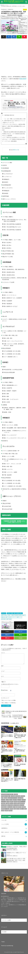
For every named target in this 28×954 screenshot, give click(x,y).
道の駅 (2, 810)
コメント (3, 652)
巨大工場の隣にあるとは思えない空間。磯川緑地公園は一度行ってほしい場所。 (16, 859)
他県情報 (4, 828)
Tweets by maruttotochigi (7, 945)
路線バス (22, 808)
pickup (4, 617)
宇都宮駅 (9, 619)
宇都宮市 (4, 619)
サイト (2, 676)
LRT (24, 615)
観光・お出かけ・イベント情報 (10, 832)
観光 (14, 808)
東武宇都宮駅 (16, 805)
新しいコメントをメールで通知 (9, 700)
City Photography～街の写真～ (7, 794)
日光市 (15, 803)
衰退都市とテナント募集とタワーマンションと (16, 853)
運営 (25, 808)
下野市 (8, 801)
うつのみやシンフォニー (11, 617)
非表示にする (16, 149)
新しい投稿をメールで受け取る (9, 702)
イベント (3, 799)
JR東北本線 (18, 796)
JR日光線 (13, 796)
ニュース (4, 613)
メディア (23, 799)
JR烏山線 (23, 796)
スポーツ (14, 799)
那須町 (6, 810)
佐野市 (11, 801)
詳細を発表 (22, 78)
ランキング (3, 801)
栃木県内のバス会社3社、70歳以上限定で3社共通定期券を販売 (17, 847)
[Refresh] (11, 690)
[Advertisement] (14, 58)
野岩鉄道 (10, 810)
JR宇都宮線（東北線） (7, 615)
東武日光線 (22, 805)
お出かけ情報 (20, 797)
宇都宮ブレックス (21, 801)
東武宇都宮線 (10, 805)
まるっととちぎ (13, 952)
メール (3, 671)
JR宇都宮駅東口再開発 (17, 615)
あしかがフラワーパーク (12, 797)
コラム (11, 799)
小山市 (11, 803)
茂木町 (11, 808)
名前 (2, 665)
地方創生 (15, 801)
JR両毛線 (15, 794)
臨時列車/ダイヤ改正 (5, 808)
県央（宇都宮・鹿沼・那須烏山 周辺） (15, 613)
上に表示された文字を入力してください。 (10, 684)
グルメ (7, 799)
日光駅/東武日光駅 (21, 803)
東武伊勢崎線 (3, 805)
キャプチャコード (5, 698)
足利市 (18, 808)
